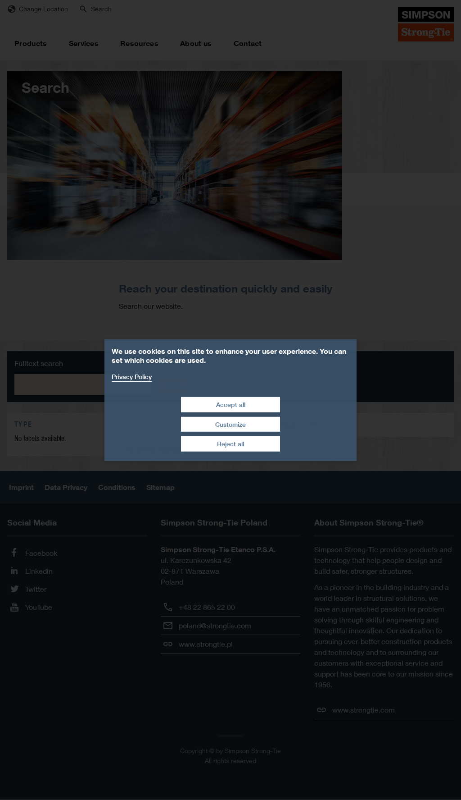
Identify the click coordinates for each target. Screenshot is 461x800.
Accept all (230, 404)
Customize (230, 424)
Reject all (230, 444)
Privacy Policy (132, 376)
